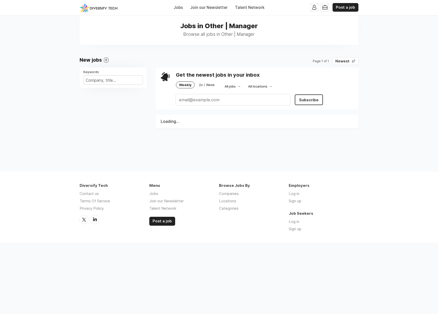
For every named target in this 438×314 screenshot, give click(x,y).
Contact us (89, 193)
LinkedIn (94, 219)
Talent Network (250, 7)
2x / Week (207, 85)
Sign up (295, 201)
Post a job (345, 7)
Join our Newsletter (209, 7)
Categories (229, 208)
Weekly (185, 85)
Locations (227, 201)
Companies (229, 193)
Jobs (178, 7)
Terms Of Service (95, 201)
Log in (294, 193)
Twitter (84, 219)
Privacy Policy (92, 208)
